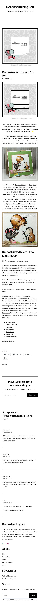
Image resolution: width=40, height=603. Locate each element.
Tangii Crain (10, 334)
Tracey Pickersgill (11, 336)
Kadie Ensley (10, 329)
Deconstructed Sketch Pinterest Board (17, 303)
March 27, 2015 (7, 478)
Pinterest (25, 282)
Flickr (20, 282)
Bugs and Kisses (20, 185)
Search (33, 595)
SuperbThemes (32, 600)
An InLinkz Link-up (8, 341)
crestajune (6, 430)
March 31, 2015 (7, 502)
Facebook (22, 298)
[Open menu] (20, 21)
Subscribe (32, 395)
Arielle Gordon (10, 322)
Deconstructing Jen (20, 7)
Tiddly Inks (32, 185)
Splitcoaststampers (12, 282)
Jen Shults (9, 327)
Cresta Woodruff (11, 324)
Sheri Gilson (10, 332)
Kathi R (5, 500)
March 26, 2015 (7, 432)
